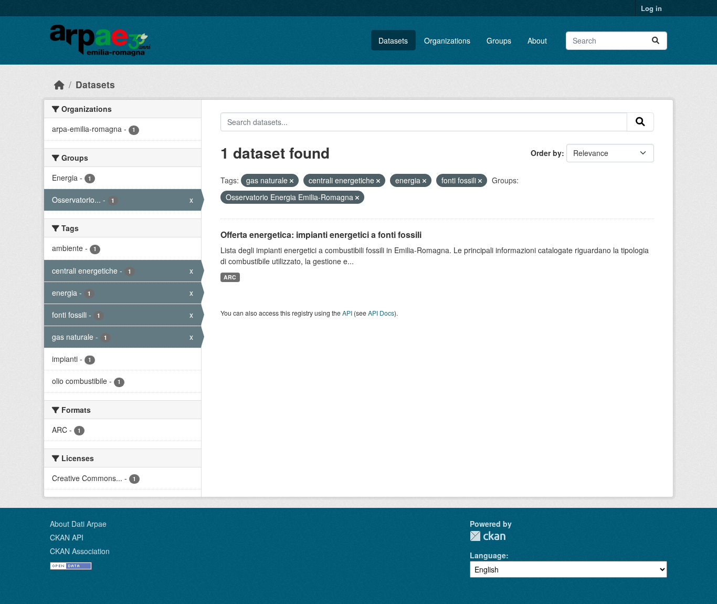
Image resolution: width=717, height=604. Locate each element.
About (537, 40)
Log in (651, 8)
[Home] (59, 84)
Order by (546, 153)
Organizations (447, 40)
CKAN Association (80, 551)
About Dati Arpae (78, 523)
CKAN (487, 535)
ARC (230, 277)
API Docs (381, 312)
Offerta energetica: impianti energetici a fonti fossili (320, 234)
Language (488, 555)
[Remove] (291, 180)
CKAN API (66, 537)
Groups (499, 40)
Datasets (393, 40)
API (347, 312)
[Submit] (655, 41)
